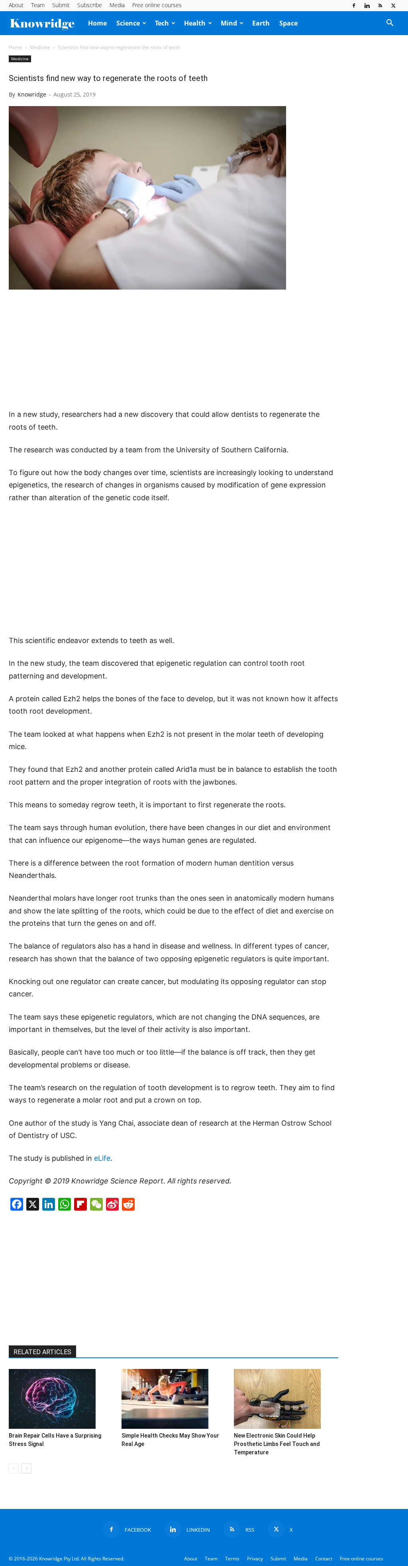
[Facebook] (354, 5)
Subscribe (89, 5)
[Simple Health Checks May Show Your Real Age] (174, 1399)
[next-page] (26, 1468)
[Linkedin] (367, 5)
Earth (261, 23)
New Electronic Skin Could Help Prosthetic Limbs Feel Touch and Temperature (277, 1444)
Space (288, 23)
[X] (393, 5)
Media (117, 5)
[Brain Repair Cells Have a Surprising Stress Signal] (61, 1399)
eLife (102, 1158)
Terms (232, 1558)
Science (128, 23)
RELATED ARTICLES (42, 1352)
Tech (162, 23)
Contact (323, 1558)
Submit (61, 5)
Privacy (255, 1558)
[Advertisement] (173, 350)
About (16, 5)
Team (38, 5)
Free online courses (157, 5)
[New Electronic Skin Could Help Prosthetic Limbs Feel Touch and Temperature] (286, 1399)
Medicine (40, 47)
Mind (229, 23)
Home (97, 23)
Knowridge (32, 94)
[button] (389, 23)
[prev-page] (14, 1468)
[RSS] (380, 5)
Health (195, 23)
